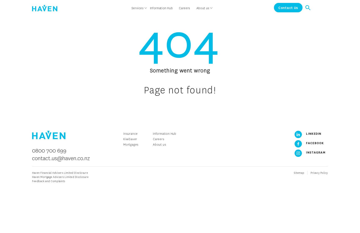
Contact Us (288, 7)
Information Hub (164, 134)
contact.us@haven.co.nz (61, 158)
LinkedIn (313, 133)
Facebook (314, 143)
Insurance (130, 134)
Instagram (315, 152)
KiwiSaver (130, 139)
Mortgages (131, 144)
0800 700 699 (49, 150)
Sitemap (299, 173)
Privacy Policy (319, 173)
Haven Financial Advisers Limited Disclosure (60, 173)
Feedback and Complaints (48, 181)
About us (159, 144)
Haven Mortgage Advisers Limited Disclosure (60, 177)
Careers (158, 139)
